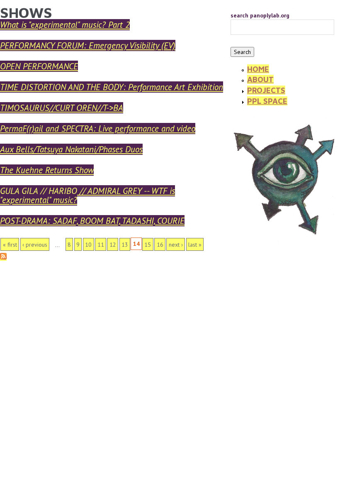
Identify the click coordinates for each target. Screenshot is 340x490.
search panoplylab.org (260, 15)
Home (258, 69)
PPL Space (267, 100)
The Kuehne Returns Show (47, 170)
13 (124, 244)
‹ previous (34, 244)
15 (147, 244)
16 (160, 244)
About (260, 79)
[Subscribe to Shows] (3, 257)
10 (88, 244)
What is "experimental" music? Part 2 (65, 24)
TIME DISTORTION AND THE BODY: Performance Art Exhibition (111, 87)
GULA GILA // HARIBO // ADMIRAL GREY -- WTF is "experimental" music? (87, 195)
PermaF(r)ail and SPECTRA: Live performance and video (97, 128)
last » (195, 244)
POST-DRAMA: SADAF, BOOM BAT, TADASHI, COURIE (92, 220)
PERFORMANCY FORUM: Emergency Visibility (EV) (87, 45)
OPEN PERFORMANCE (39, 66)
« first (10, 244)
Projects (266, 90)
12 (112, 244)
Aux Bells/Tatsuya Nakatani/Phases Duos (71, 149)
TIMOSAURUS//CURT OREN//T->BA (61, 107)
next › (176, 244)
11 (100, 244)
